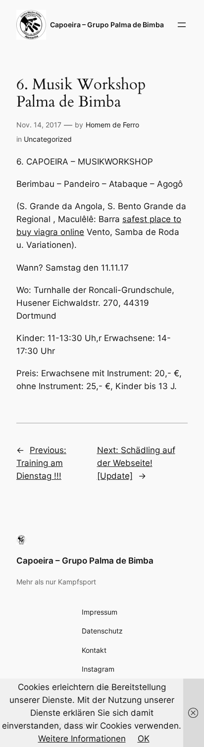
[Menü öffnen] (182, 25)
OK (144, 739)
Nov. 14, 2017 (38, 124)
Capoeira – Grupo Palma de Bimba (84, 561)
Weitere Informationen (82, 739)
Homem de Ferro (112, 124)
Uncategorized (48, 139)
